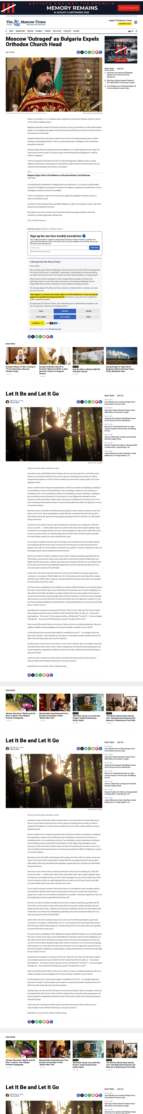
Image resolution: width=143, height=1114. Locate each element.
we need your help (37, 290)
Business (39, 31)
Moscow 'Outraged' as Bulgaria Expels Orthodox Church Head (52, 41)
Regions (30, 31)
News (11, 31)
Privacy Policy (46, 251)
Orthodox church (56, 229)
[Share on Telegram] (85, 52)
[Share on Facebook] (78, 52)
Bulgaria (44, 229)
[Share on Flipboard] (97, 52)
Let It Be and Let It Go (32, 394)
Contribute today (125, 23)
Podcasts (67, 31)
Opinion (48, 31)
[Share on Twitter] (82, 52)
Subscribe (94, 248)
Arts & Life (57, 31)
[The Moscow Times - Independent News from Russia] (26, 22)
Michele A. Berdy (17, 401)
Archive (76, 31)
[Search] (136, 31)
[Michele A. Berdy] (8, 402)
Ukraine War (20, 31)
